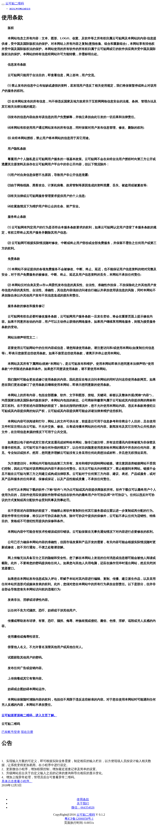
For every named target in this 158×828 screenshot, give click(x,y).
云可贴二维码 (85, 814)
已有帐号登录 (11, 731)
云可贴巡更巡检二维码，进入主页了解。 (29, 715)
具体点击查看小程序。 (17, 781)
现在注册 (27, 731)
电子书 (16, 9)
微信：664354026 (82, 807)
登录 (28, 9)
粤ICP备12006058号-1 (79, 818)
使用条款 (83, 799)
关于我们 (83, 803)
